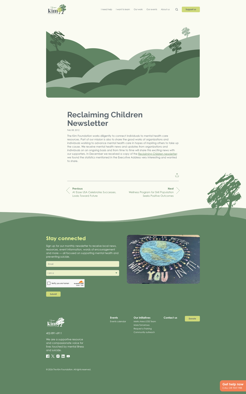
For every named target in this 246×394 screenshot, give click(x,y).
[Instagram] (58, 356)
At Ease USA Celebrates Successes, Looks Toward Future (94, 192)
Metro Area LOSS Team (145, 321)
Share (177, 175)
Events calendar (118, 321)
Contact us (170, 317)
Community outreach (144, 332)
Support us (191, 9)
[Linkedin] (63, 356)
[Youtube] (68, 356)
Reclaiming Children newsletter (157, 153)
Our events (151, 9)
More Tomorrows (142, 325)
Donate (192, 318)
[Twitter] (52, 356)
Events (114, 317)
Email (50, 264)
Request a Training (143, 328)
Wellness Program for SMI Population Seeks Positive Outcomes (151, 192)
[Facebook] (47, 356)
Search (176, 10)
